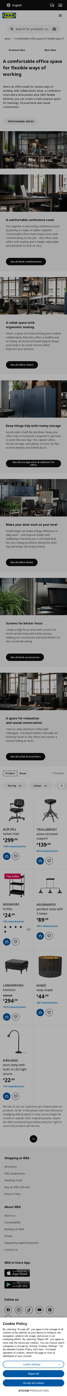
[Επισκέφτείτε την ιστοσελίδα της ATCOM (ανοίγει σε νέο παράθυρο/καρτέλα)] (33, 1390)
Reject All (33, 1373)
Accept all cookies (33, 1382)
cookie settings (31, 1364)
